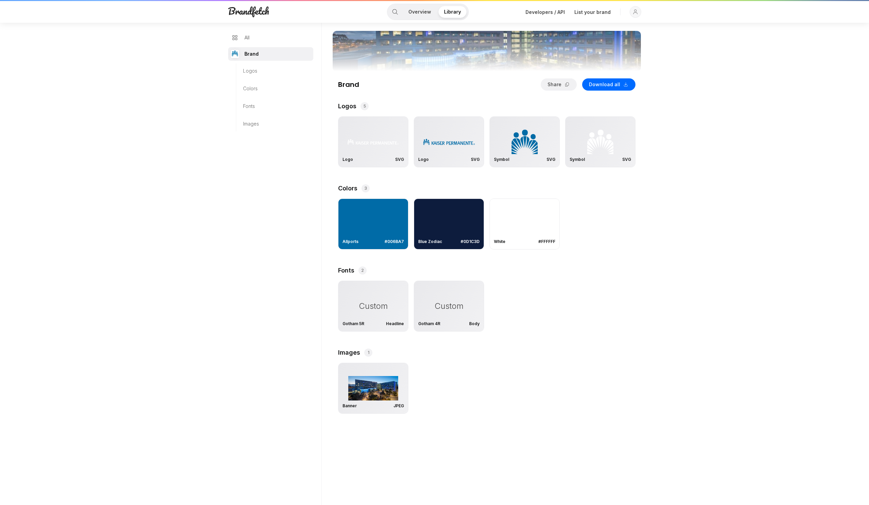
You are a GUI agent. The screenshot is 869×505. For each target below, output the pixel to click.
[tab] (395, 12)
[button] (635, 11)
